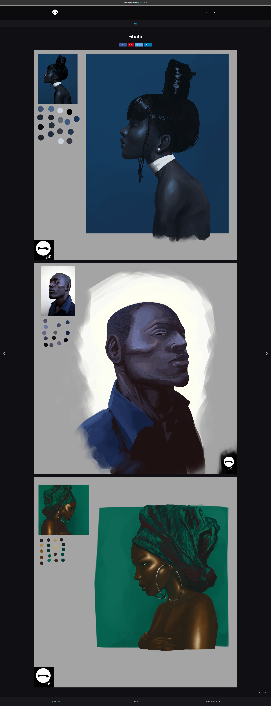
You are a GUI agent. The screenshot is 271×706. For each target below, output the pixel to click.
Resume (217, 13)
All (135, 24)
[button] (262, 693)
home (208, 13)
